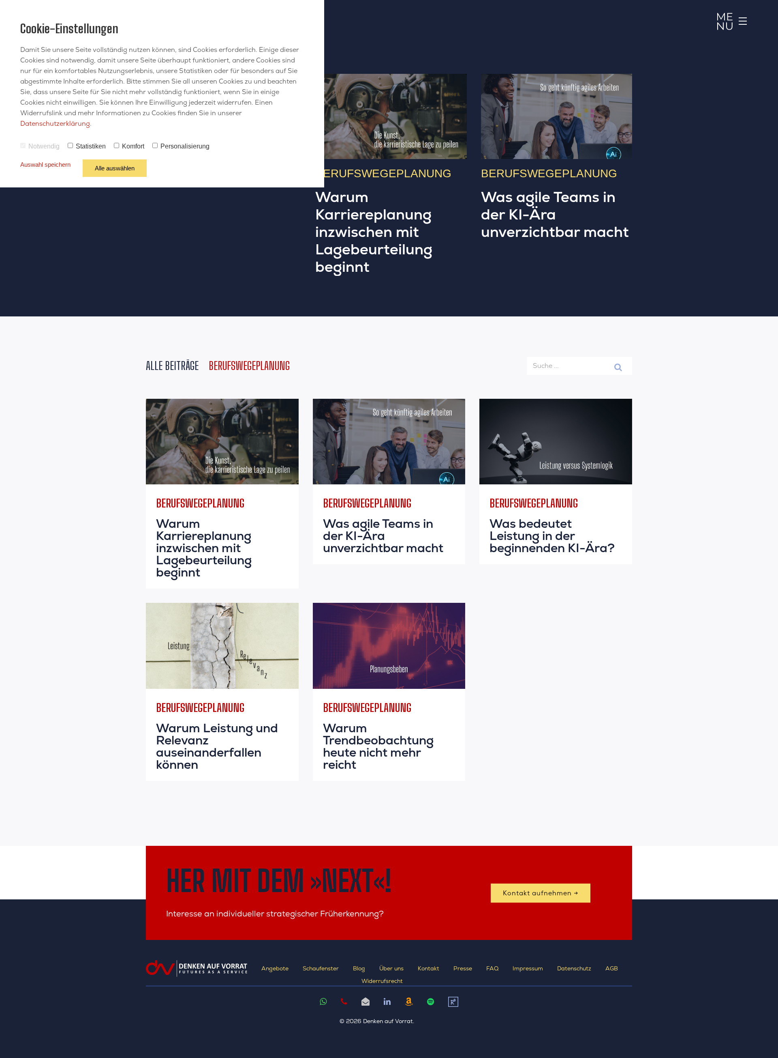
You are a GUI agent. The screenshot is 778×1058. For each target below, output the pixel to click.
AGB (611, 968)
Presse (462, 968)
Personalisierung (184, 146)
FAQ (492, 968)
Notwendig (44, 146)
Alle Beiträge (172, 365)
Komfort (133, 146)
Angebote (275, 968)
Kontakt (428, 968)
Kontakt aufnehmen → (540, 893)
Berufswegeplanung (249, 365)
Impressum (528, 968)
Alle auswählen (115, 168)
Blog (359, 968)
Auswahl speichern (45, 164)
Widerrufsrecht (382, 981)
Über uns (391, 968)
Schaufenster (321, 968)
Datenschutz (574, 968)
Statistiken (91, 146)
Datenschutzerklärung (55, 123)
